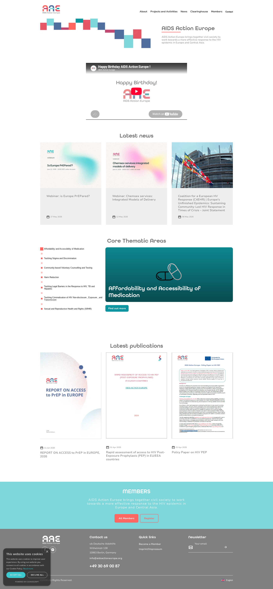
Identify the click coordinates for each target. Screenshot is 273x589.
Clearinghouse (199, 11)
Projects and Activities (163, 11)
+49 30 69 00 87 (105, 566)
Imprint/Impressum (150, 549)
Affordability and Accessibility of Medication (64, 249)
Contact (229, 12)
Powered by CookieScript (27, 581)
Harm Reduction (51, 277)
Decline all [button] (37, 575)
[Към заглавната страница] (51, 9)
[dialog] (27, 567)
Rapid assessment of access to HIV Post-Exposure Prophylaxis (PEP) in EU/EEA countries (135, 455)
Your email (201, 543)
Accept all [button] (16, 575)
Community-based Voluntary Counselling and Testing (68, 268)
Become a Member (150, 544)
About (143, 11)
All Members (126, 518)
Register (149, 518)
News (184, 11)
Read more (28, 568)
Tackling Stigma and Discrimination (60, 258)
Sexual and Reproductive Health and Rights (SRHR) (67, 309)
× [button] (47, 552)
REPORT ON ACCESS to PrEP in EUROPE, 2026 (70, 454)
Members (216, 11)
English (229, 580)
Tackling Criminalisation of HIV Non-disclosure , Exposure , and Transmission (73, 298)
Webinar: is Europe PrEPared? (68, 196)
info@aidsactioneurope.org (106, 558)
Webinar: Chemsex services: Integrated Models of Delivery (134, 198)
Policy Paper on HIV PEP (189, 452)
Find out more (117, 308)
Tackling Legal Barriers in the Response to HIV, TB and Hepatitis (69, 287)
